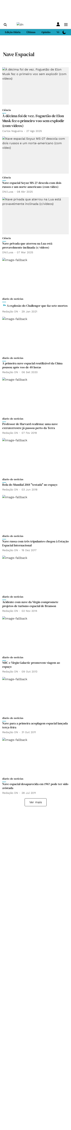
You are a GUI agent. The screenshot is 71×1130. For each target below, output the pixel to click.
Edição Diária (12, 32)
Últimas (31, 32)
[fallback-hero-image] (35, 86)
